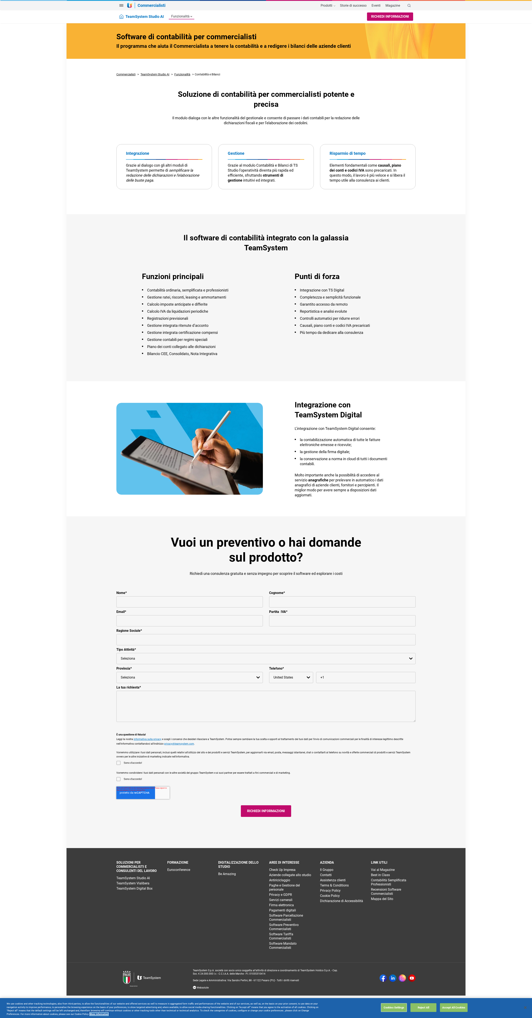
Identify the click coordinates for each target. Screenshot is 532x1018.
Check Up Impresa (282, 870)
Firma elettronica (281, 905)
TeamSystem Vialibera (132, 883)
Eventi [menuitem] (376, 6)
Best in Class (380, 875)
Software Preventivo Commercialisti (284, 927)
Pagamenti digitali (282, 910)
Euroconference (178, 870)
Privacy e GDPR (280, 895)
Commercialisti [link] (151, 5)
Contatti (326, 875)
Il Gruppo (326, 870)
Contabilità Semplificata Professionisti (388, 882)
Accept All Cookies (453, 1007)
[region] (266, 1008)
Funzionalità (180, 16)
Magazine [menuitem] (392, 6)
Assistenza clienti (333, 880)
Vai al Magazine (383, 870)
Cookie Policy (330, 896)
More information (99, 1014)
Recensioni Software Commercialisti (386, 892)
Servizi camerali (280, 900)
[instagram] (402, 978)
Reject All (423, 1007)
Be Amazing (227, 874)
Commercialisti (125, 74)
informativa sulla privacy (147, 739)
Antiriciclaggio (279, 880)
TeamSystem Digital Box (134, 888)
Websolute (202, 987)
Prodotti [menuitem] (327, 6)
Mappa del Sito (382, 899)
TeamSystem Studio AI (154, 74)
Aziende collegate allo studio (290, 875)
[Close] (525, 1007)
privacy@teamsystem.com (179, 743)
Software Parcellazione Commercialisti (286, 917)
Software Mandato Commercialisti (283, 946)
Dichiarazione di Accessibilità (341, 901)
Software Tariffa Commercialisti (281, 936)
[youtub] (412, 978)
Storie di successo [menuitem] (353, 6)
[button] (121, 5)
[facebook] (383, 978)
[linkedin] (393, 978)
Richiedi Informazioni (390, 16)
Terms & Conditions (334, 885)
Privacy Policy (330, 891)
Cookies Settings (394, 1007)
